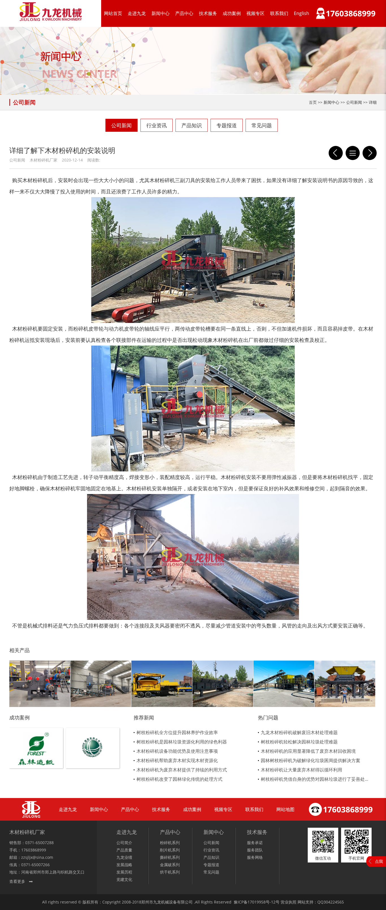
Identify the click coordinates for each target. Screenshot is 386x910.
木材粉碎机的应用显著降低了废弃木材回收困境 (308, 751)
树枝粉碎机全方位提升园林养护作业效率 (177, 732)
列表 (353, 153)
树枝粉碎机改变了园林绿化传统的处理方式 (179, 779)
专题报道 (226, 125)
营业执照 (288, 902)
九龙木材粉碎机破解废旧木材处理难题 (299, 732)
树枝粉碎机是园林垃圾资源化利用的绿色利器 (181, 742)
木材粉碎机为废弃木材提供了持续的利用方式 (181, 770)
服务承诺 (255, 842)
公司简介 (124, 842)
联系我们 (279, 13)
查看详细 (36, 757)
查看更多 (17, 881)
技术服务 (208, 13)
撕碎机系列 (170, 857)
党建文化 (124, 879)
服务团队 (255, 850)
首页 (313, 102)
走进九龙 (137, 13)
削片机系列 (170, 850)
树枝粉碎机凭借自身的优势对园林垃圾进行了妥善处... (314, 779)
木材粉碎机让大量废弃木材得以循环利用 (301, 770)
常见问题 (261, 125)
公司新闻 (121, 125)
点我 (379, 861)
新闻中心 (160, 13)
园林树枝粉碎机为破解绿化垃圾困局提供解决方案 (310, 760)
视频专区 (255, 13)
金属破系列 (170, 864)
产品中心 (184, 13)
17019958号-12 (262, 902)
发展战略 (124, 864)
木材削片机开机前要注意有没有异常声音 (336, 153)
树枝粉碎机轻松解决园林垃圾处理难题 (299, 742)
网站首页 (113, 13)
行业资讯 (156, 125)
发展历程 (124, 872)
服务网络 (255, 857)
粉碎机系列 (170, 842)
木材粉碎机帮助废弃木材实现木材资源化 (177, 760)
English (301, 13)
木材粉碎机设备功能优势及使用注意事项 (177, 751)
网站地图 (285, 809)
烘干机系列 (170, 872)
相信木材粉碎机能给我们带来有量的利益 (370, 153)
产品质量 (124, 850)
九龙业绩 (124, 857)
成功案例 (232, 13)
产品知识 (191, 125)
